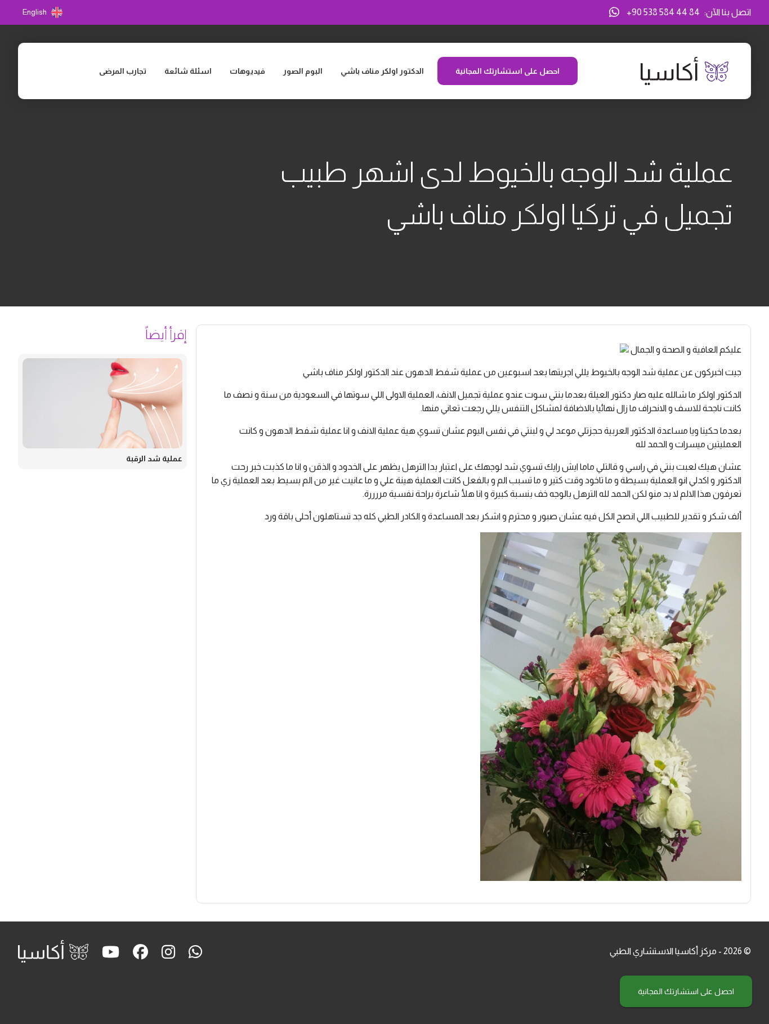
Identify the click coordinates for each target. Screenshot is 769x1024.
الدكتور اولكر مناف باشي (382, 70)
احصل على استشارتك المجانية (686, 991)
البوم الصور (303, 70)
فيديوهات (247, 70)
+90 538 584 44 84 (663, 12)
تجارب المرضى (122, 70)
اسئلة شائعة (188, 70)
